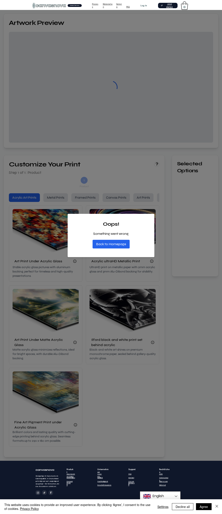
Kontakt (131, 478)
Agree (204, 506)
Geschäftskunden (104, 485)
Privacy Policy (29, 508)
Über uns (99, 475)
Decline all (183, 506)
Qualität (100, 478)
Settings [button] (162, 506)
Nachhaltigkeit (102, 481)
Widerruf (162, 485)
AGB (161, 474)
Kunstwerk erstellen (71, 475)
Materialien (71, 478)
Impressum (163, 481)
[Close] (216, 507)
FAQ (128, 7)
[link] (184, 6)
